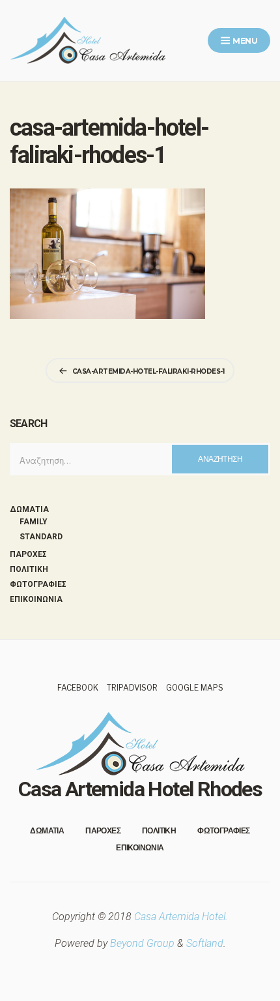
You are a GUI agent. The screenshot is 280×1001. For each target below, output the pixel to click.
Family (34, 521)
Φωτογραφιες (38, 584)
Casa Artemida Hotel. (181, 916)
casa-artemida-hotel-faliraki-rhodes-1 (148, 371)
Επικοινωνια (36, 599)
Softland (204, 943)
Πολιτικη (29, 569)
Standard (41, 536)
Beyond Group (142, 943)
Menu (244, 41)
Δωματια (29, 509)
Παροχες (28, 554)
